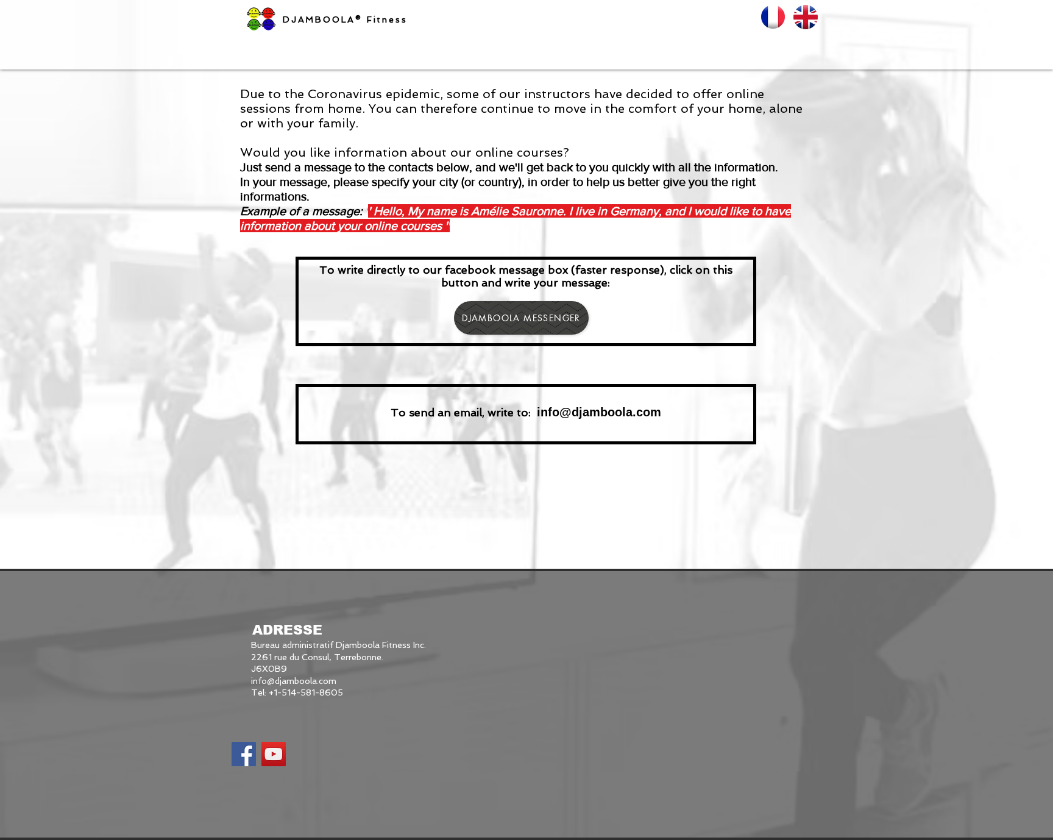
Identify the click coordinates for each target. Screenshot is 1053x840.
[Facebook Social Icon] (244, 754)
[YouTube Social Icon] (273, 754)
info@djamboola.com (293, 681)
